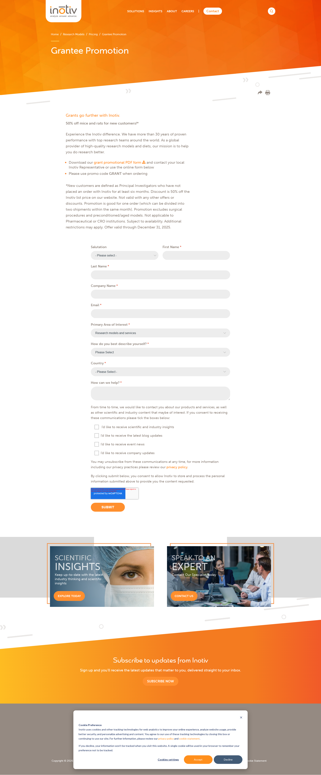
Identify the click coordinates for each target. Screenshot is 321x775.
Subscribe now (160, 681)
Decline (228, 759)
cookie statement (189, 738)
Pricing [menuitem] (93, 34)
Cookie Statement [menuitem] (256, 760)
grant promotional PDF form (118, 162)
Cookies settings (168, 759)
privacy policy (166, 738)
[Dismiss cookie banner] (241, 718)
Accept (198, 759)
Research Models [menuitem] (74, 34)
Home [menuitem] (55, 34)
